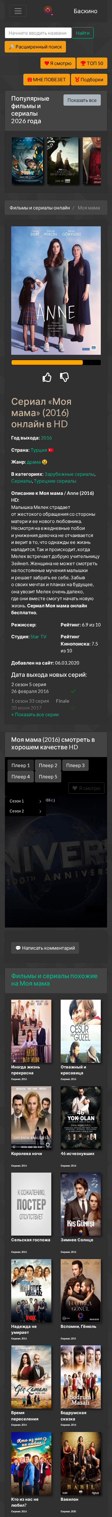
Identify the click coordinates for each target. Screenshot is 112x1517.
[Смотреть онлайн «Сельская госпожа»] (31, 1203)
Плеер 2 (48, 765)
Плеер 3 (75, 765)
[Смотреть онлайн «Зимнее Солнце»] (81, 1203)
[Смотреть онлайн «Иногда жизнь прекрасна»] (31, 1030)
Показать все (82, 100)
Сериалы (21, 481)
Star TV (38, 636)
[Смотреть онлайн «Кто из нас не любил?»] (31, 1462)
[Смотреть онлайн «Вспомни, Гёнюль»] (81, 1290)
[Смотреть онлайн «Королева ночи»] (31, 1117)
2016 (46, 437)
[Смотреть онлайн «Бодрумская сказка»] (81, 1376)
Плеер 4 (21, 776)
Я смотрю (88, 788)
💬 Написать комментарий (45, 948)
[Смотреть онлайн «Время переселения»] (31, 1376)
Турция (38, 450)
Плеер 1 (21, 765)
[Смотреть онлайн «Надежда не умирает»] (31, 1290)
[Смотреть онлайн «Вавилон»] (81, 1462)
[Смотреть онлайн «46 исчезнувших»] (81, 1117)
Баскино (85, 10)
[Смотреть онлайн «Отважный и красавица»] (81, 1030)
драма (34, 462)
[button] (35, 714)
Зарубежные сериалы (69, 474)
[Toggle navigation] (18, 11)
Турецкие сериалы (55, 481)
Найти (83, 33)
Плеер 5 (48, 776)
